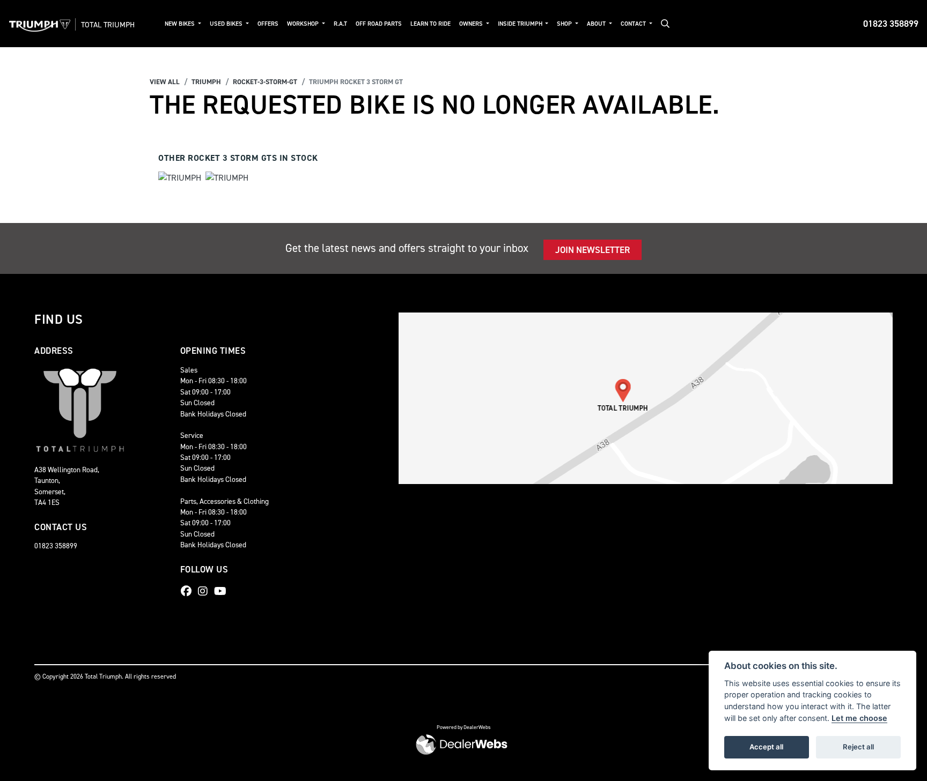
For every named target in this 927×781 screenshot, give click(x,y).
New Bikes (180, 24)
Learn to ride (430, 24)
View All (165, 81)
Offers (268, 24)
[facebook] (188, 591)
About (597, 24)
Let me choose (859, 718)
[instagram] (205, 591)
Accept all (766, 746)
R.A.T (340, 24)
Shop (565, 24)
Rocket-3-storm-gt (265, 81)
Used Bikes (227, 24)
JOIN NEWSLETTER (592, 250)
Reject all (858, 746)
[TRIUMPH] (179, 179)
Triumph (206, 81)
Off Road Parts (379, 24)
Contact (634, 24)
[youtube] (223, 591)
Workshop (303, 24)
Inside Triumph (521, 24)
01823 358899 (890, 23)
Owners (471, 24)
